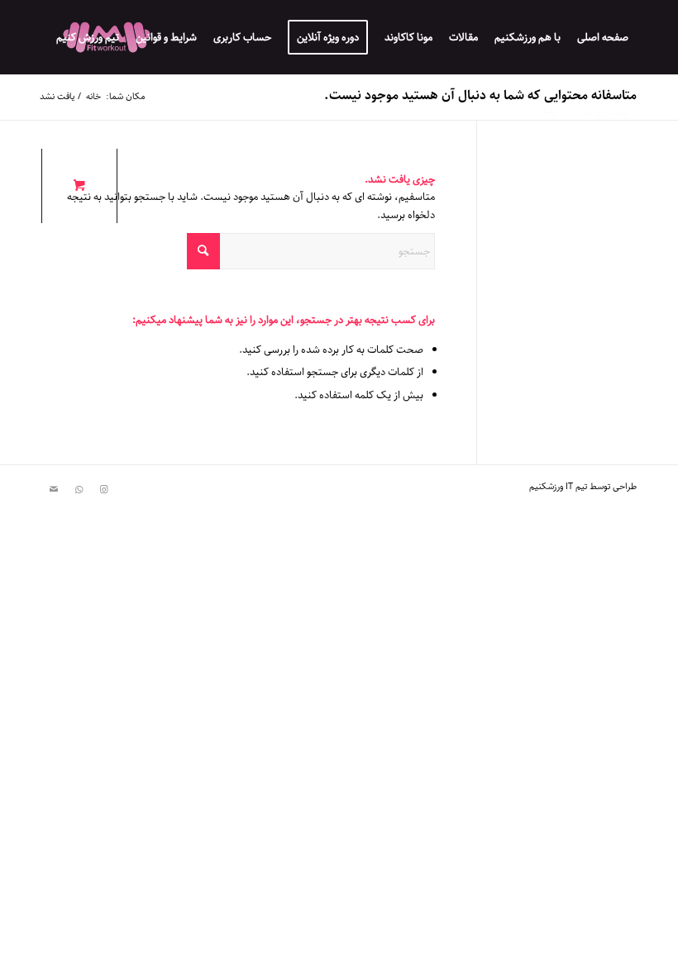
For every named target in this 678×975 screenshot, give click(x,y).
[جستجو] (549, 111)
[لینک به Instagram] (103, 490)
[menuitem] (603, 37)
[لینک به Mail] (53, 490)
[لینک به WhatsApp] (78, 490)
